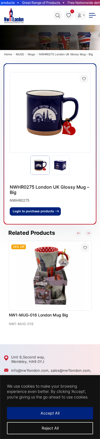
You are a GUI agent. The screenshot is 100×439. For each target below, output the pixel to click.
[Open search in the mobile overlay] (58, 15)
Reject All (50, 428)
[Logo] (14, 15)
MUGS (20, 54)
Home (8, 54)
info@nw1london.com (29, 370)
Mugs (31, 54)
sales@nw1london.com (70, 370)
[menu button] (92, 15)
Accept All (50, 413)
